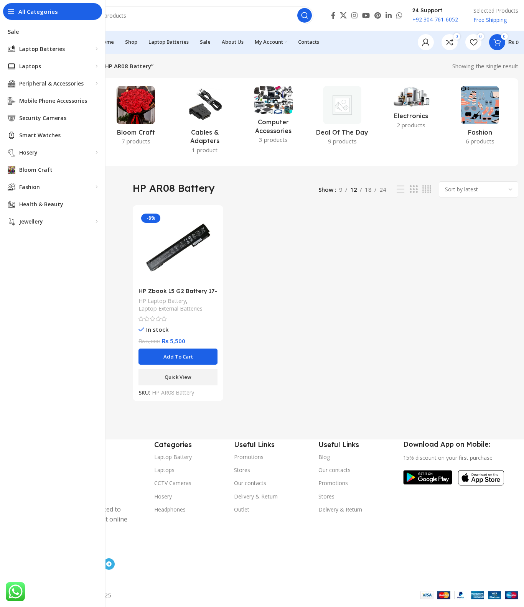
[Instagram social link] (354, 15)
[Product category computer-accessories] (273, 117)
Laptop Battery (173, 457)
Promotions (249, 457)
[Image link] (427, 476)
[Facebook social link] (333, 15)
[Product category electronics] (411, 109)
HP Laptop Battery (162, 300)
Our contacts (250, 483)
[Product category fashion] (480, 118)
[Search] (304, 15)
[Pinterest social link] (377, 15)
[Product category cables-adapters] (204, 122)
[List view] (400, 189)
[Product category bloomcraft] (135, 118)
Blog (324, 457)
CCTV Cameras (172, 483)
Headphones (170, 509)
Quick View (178, 376)
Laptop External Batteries (170, 308)
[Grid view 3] (413, 189)
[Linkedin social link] (388, 15)
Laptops (164, 470)
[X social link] (343, 15)
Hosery (163, 496)
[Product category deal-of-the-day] (342, 118)
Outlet (241, 509)
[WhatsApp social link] (399, 15)
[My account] (426, 42)
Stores (242, 470)
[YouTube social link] (366, 15)
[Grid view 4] (426, 189)
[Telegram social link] (109, 564)
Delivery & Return (256, 496)
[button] (178, 357)
